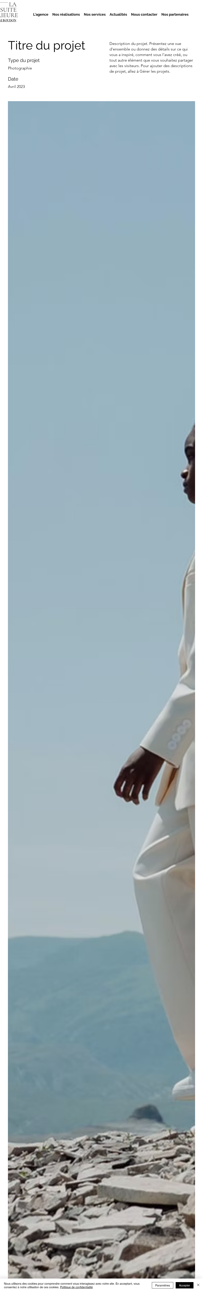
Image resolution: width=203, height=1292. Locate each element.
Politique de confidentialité (76, 1287)
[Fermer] (198, 1285)
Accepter (184, 1285)
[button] (118, 14)
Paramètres (162, 1285)
